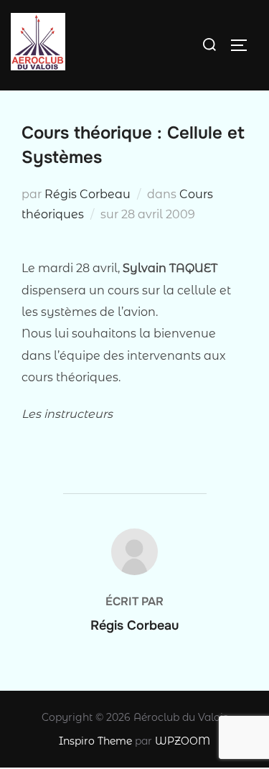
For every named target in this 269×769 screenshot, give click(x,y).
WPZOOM (182, 741)
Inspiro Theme (95, 741)
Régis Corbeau (87, 194)
